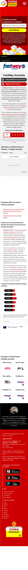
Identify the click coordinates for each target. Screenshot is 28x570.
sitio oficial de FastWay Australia (13, 237)
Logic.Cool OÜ (14, 433)
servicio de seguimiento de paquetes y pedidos (12, 114)
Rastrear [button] (14, 30)
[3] (17, 135)
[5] (22, 135)
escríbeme (14, 422)
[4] (20, 135)
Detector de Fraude (12, 249)
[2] (15, 135)
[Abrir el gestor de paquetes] (3, 3)
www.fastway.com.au (13, 84)
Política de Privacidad (12, 458)
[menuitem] (9, 492)
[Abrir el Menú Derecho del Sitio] (24, 3)
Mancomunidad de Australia (16, 79)
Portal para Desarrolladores (17, 269)
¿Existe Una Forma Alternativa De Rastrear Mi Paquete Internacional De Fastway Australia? (13, 211)
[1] (13, 135)
